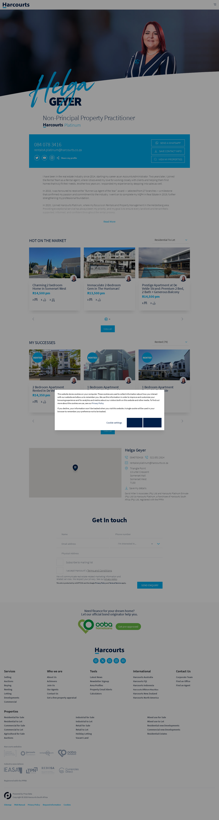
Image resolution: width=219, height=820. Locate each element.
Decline (134, 422)
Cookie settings (114, 422)
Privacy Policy (98, 403)
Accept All (152, 422)
